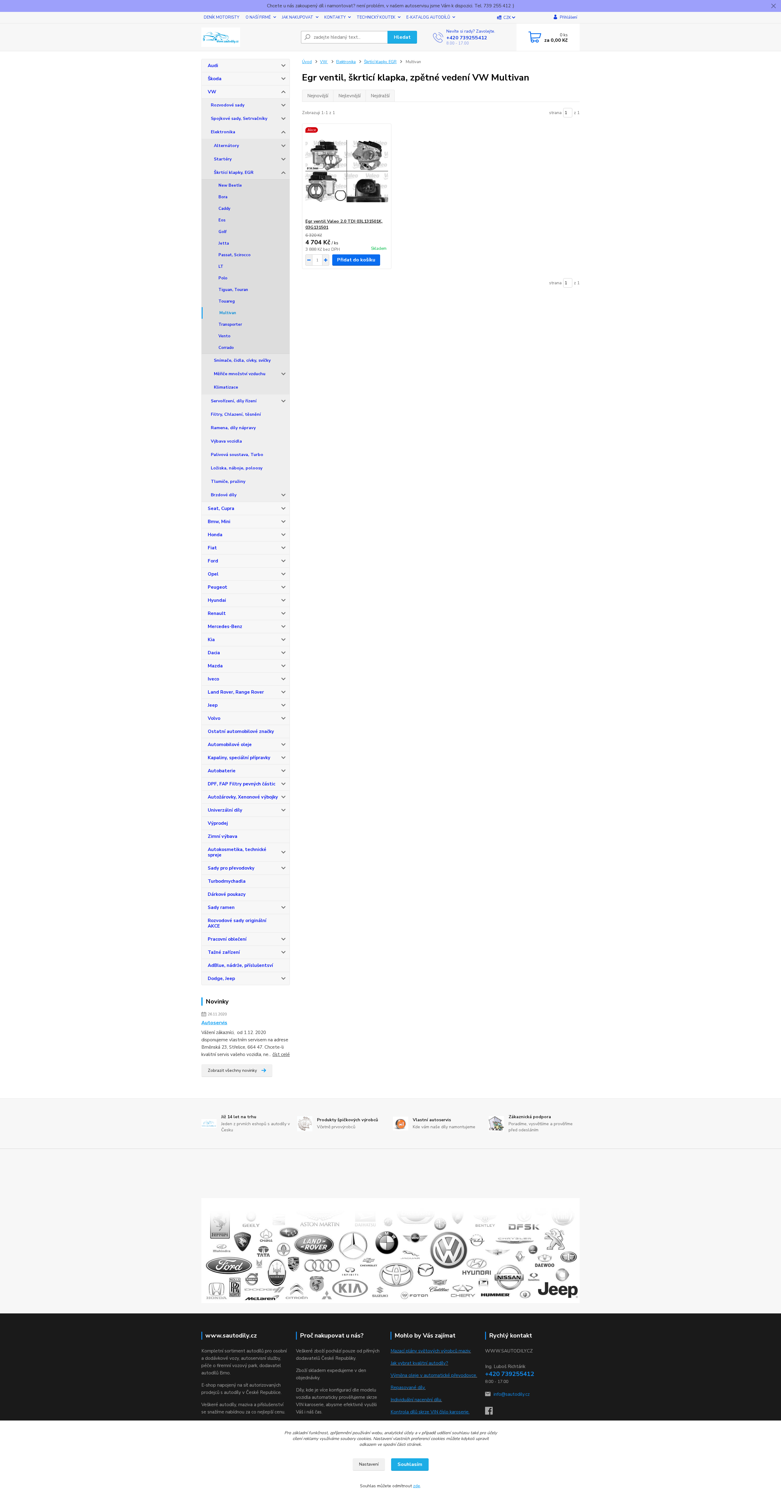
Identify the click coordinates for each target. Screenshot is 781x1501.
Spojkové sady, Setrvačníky (239, 118)
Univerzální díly (225, 810)
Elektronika (223, 132)
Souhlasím (410, 1464)
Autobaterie (222, 771)
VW (212, 92)
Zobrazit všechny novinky (232, 1070)
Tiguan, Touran (233, 290)
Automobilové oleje (230, 745)
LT (220, 266)
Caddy (224, 208)
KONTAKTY (335, 17)
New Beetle (230, 185)
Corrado (226, 347)
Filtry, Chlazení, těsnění (236, 414)
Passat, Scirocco (234, 255)
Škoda (214, 79)
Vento (224, 336)
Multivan (227, 313)
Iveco (213, 679)
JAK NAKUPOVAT (297, 17)
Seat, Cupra (221, 508)
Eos (221, 220)
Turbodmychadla (227, 881)
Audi (213, 66)
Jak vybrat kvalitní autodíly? (419, 1363)
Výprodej (218, 823)
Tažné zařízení (224, 952)
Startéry (223, 159)
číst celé (281, 1054)
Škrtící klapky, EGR (234, 172)
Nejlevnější (349, 96)
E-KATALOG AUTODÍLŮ (428, 17)
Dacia (214, 653)
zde (416, 1486)
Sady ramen (221, 907)
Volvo (214, 718)
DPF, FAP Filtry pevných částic (241, 784)
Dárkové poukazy (227, 894)
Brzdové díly (223, 495)
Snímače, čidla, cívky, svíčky (242, 360)
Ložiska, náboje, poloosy (236, 468)
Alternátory (226, 146)
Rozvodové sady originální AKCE (237, 923)
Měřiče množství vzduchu (239, 374)
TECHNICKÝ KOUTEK (376, 17)
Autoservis (214, 1022)
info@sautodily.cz (512, 1394)
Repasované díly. (408, 1387)
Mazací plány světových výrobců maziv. (430, 1351)
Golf (222, 232)
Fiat (212, 548)
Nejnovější (317, 96)
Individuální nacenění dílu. (416, 1400)
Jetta (223, 243)
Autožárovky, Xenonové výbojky (243, 797)
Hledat (402, 37)
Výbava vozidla (226, 441)
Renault (217, 613)
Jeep (213, 705)
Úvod (307, 62)
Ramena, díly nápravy (233, 428)
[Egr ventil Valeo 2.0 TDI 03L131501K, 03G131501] (346, 171)
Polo (222, 278)
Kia (211, 640)
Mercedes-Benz (225, 626)
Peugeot (217, 587)
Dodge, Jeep (221, 978)
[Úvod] (248, 37)
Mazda (215, 666)
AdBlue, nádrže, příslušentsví (240, 965)
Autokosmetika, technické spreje (237, 852)
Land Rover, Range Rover (236, 692)
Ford (213, 561)
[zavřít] (773, 6)
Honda (215, 535)
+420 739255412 (466, 37)
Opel (213, 574)
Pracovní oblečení (227, 939)
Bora (222, 197)
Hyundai (217, 600)
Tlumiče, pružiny (228, 481)
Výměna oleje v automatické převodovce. (433, 1375)
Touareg (226, 301)
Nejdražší (380, 96)
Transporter (230, 324)
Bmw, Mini (219, 522)
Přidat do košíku (356, 260)
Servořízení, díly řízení (234, 401)
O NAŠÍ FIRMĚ (258, 17)
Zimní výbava (222, 836)
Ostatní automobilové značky (241, 731)
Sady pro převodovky (231, 868)
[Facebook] (492, 1412)
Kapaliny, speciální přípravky (239, 758)
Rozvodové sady (227, 105)
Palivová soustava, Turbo (237, 455)
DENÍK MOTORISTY (221, 17)
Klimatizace (226, 387)
